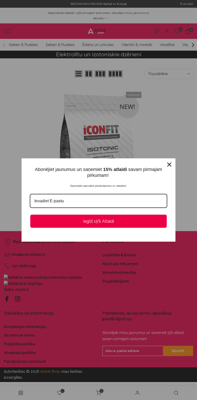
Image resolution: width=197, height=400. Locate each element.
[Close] (169, 164)
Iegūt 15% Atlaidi (98, 221)
